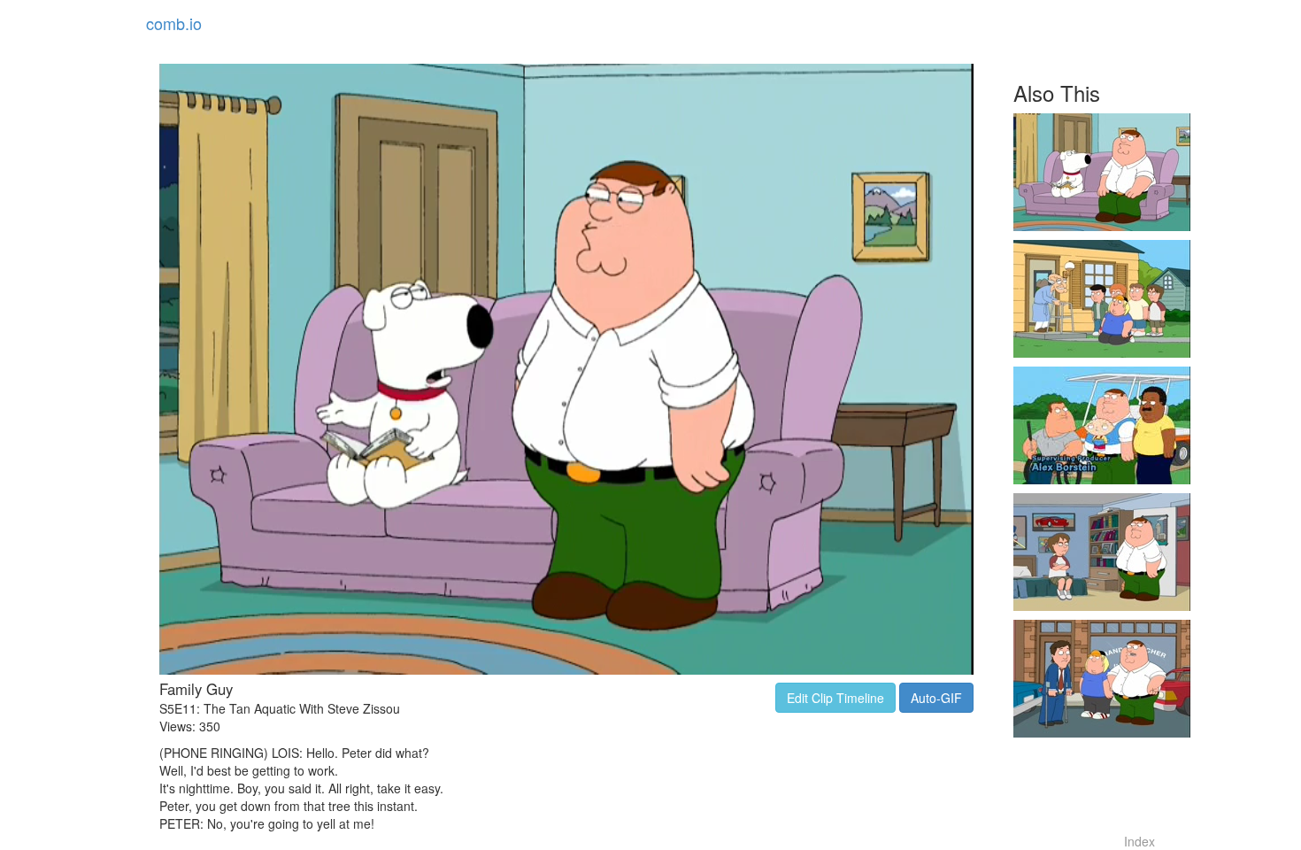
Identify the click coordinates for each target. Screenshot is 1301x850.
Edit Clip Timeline (835, 698)
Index (1139, 841)
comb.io (174, 23)
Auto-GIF (936, 698)
